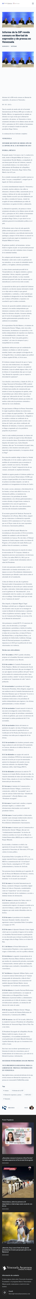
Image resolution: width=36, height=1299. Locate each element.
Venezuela (6, 1099)
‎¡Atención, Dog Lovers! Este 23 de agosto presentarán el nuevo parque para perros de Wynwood (16, 1250)
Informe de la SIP (17, 1090)
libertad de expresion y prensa (12, 1095)
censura (6, 1090)
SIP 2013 (28, 1095)
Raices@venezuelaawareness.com (19, 1294)
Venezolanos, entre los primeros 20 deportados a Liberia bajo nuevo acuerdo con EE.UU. (17, 1204)
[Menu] (33, 3)
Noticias (14, 46)
